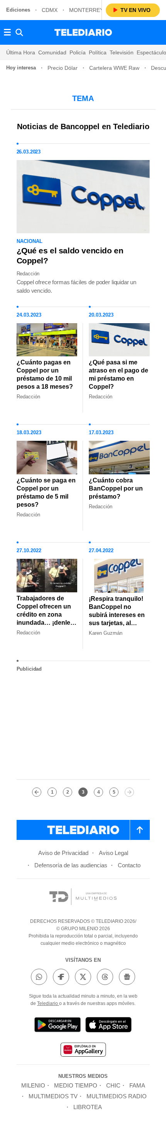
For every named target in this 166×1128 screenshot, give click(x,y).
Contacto (129, 865)
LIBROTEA (87, 1107)
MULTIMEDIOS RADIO (116, 1096)
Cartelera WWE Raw (114, 68)
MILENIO (33, 1085)
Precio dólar (62, 68)
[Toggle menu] (7, 32)
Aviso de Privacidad (63, 853)
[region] (83, 725)
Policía (77, 52)
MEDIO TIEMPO (75, 1085)
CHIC (113, 1085)
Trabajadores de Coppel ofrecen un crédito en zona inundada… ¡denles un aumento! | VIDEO (45, 618)
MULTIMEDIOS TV (53, 1096)
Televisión (122, 52)
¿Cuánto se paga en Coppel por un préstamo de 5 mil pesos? (46, 492)
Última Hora (20, 52)
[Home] (83, 32)
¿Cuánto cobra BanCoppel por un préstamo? (116, 488)
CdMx (50, 10)
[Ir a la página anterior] (36, 792)
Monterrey (86, 10)
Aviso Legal (113, 853)
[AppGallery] (83, 1051)
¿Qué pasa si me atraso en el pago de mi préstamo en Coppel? (118, 374)
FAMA (137, 1085)
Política (98, 52)
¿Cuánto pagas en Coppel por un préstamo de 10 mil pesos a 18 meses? (45, 374)
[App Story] (108, 1026)
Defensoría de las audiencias (70, 865)
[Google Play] (57, 1026)
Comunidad (52, 52)
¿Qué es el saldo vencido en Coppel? (70, 255)
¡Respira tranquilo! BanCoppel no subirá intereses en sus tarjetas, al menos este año (117, 614)
